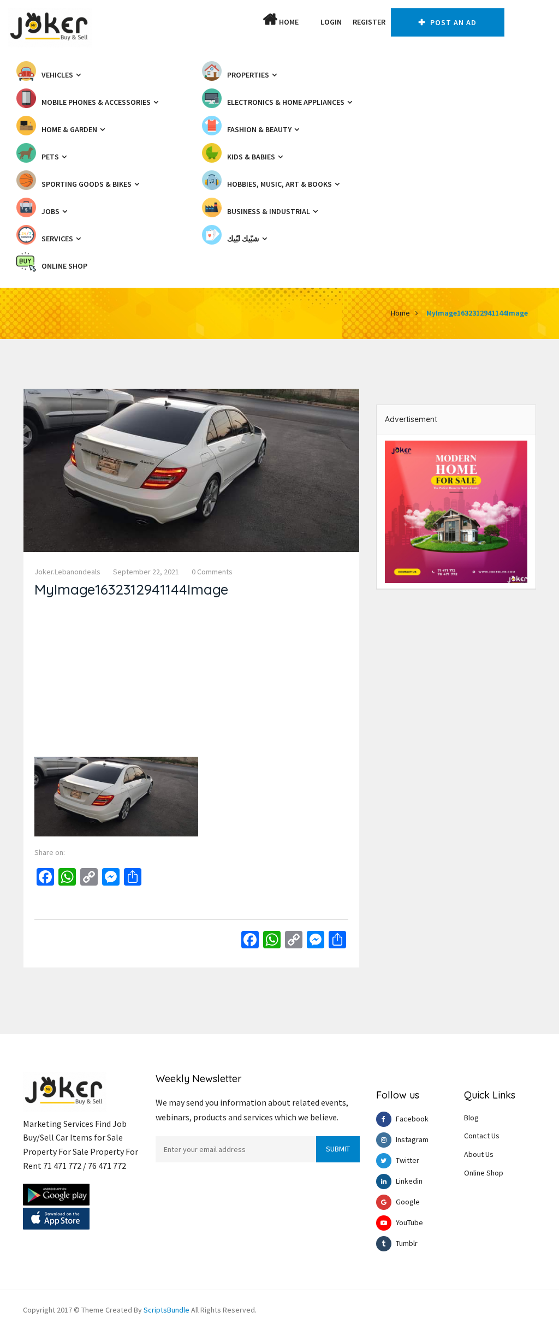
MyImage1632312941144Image (477, 313)
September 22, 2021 (146, 572)
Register (369, 22)
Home (288, 22)
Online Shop (483, 1173)
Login (331, 22)
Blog (471, 1118)
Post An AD (452, 22)
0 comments (212, 572)
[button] (309, 22)
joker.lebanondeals (67, 572)
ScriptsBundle (166, 1310)
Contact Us (481, 1136)
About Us (478, 1154)
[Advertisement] (191, 680)
